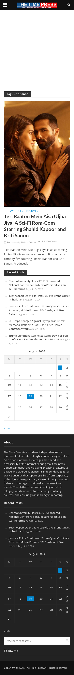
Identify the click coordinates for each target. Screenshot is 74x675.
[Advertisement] (37, 50)
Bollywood (11, 211)
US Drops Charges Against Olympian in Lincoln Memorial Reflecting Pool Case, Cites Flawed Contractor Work (37, 325)
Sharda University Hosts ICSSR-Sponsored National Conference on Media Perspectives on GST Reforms (37, 285)
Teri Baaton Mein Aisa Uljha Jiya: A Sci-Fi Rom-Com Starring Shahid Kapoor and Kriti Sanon (35, 225)
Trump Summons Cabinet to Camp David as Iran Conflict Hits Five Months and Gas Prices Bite (38, 337)
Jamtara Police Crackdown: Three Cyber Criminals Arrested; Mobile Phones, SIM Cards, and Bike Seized (39, 310)
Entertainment (30, 211)
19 (30, 396)
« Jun (7, 428)
